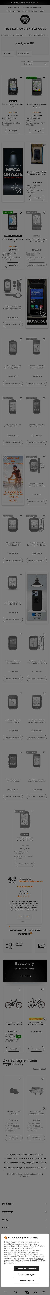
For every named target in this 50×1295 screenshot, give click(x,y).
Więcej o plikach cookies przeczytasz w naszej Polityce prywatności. (24, 1261)
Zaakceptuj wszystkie (27, 1268)
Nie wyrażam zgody (26, 1274)
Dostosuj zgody (26, 1281)
